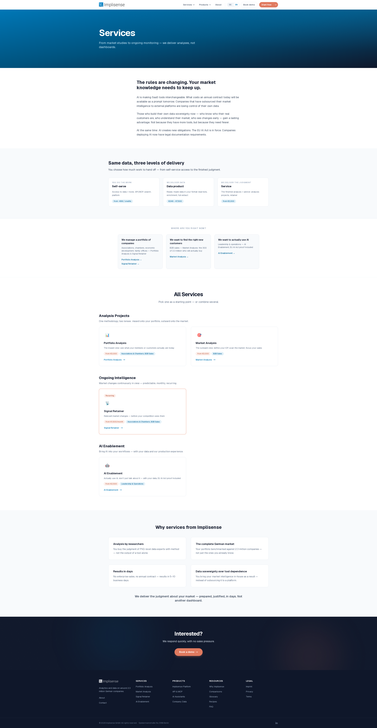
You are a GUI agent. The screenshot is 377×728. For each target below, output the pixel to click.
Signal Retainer (143, 696)
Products (203, 4)
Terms (249, 696)
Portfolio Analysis (144, 686)
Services (187, 4)
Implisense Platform (181, 686)
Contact (103, 702)
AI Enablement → (226, 253)
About (218, 4)
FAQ (211, 706)
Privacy (249, 691)
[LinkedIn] (276, 723)
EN (236, 5)
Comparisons (215, 691)
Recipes (213, 701)
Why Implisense (216, 686)
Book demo (249, 4)
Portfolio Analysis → (131, 259)
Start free (266, 4)
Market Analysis (143, 691)
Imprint (249, 686)
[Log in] (275, 4)
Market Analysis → (179, 256)
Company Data (179, 701)
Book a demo (186, 652)
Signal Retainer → (130, 263)
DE (230, 5)
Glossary (213, 696)
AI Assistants (178, 696)
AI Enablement (142, 701)
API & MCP (177, 691)
